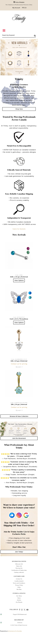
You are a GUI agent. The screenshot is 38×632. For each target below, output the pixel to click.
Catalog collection (19, 572)
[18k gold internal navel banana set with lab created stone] (19, 383)
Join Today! (19, 552)
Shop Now (19, 109)
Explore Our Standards (19, 229)
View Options (19, 280)
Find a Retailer (19, 2)
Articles (19, 600)
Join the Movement (19, 438)
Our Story (19, 596)
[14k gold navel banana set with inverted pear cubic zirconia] (19, 339)
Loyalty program (19, 581)
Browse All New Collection (19, 416)
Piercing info (19, 568)
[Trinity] (19, 19)
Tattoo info (19, 566)
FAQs (19, 587)
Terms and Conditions (19, 583)
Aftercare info (19, 564)
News (19, 598)
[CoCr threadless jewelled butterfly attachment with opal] (19, 297)
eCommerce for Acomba (15, 631)
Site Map (19, 589)
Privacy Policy (19, 585)
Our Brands (19, 602)
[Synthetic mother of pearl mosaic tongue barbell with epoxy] (19, 255)
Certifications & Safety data (19, 570)
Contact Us (19, 579)
